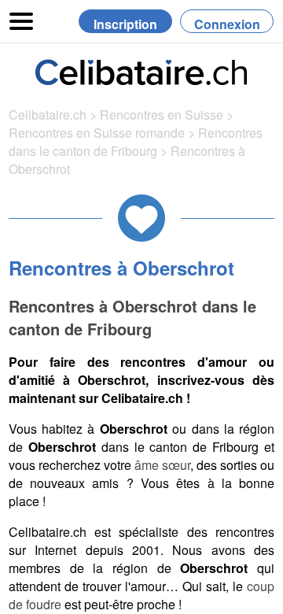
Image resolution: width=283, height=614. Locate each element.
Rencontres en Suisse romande (97, 133)
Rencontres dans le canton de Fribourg (136, 142)
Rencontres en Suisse (161, 114)
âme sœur (162, 465)
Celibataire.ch (47, 114)
